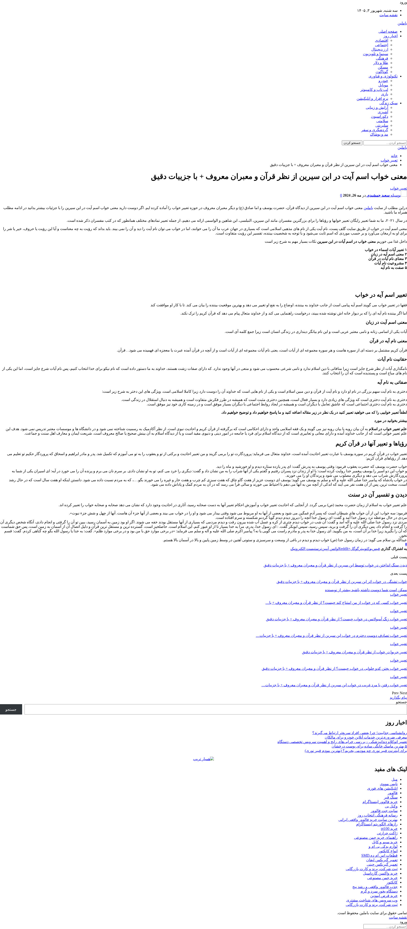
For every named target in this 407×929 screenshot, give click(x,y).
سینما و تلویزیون (375, 54)
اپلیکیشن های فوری (382, 788)
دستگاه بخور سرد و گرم (379, 891)
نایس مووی (389, 784)
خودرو (383, 81)
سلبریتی (381, 125)
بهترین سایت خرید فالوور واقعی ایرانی (368, 820)
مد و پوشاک (379, 134)
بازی (384, 94)
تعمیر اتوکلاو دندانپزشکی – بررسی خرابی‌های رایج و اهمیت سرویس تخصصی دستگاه (342, 742)
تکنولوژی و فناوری (383, 76)
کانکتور (392, 882)
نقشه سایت (388, 15)
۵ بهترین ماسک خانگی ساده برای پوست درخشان (369, 746)
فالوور (393, 793)
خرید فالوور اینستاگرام (380, 802)
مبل (394, 779)
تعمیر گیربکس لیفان (382, 860)
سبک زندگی (388, 103)
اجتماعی (381, 45)
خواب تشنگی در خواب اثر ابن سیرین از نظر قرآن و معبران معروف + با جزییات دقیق (342, 582)
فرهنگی (382, 58)
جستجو (401, 702)
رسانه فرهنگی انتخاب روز (378, 815)
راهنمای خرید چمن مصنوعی (376, 838)
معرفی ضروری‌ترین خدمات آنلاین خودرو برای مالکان (366, 737)
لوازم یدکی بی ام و (383, 846)
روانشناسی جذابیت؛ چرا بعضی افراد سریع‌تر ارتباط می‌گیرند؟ (359, 733)
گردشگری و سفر (374, 130)
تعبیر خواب (398, 188)
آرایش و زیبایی (377, 107)
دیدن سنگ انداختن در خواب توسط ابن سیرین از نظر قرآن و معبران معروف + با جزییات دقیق (335, 565)
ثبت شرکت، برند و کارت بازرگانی (372, 869)
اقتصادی (381, 40)
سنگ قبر (391, 797)
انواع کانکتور (388, 851)
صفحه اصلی (388, 31)
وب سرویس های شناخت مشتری (372, 900)
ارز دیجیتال (379, 49)
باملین (402, 23)
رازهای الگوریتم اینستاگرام (377, 824)
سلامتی (382, 121)
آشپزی (383, 112)
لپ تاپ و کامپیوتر (374, 90)
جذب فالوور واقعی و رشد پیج (375, 887)
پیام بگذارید (398, 697)
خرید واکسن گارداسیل (380, 873)
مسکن (383, 67)
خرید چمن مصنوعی (382, 878)
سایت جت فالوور (384, 811)
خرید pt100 (389, 829)
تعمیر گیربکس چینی (382, 864)
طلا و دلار (380, 63)
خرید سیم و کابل (385, 842)
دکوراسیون (379, 116)
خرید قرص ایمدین (384, 896)
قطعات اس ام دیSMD (379, 855)
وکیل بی (391, 806)
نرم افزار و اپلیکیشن (372, 99)
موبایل (383, 85)
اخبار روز (390, 36)
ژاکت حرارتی (387, 833)
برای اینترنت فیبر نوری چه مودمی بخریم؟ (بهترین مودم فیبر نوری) (356, 751)
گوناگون (382, 72)
